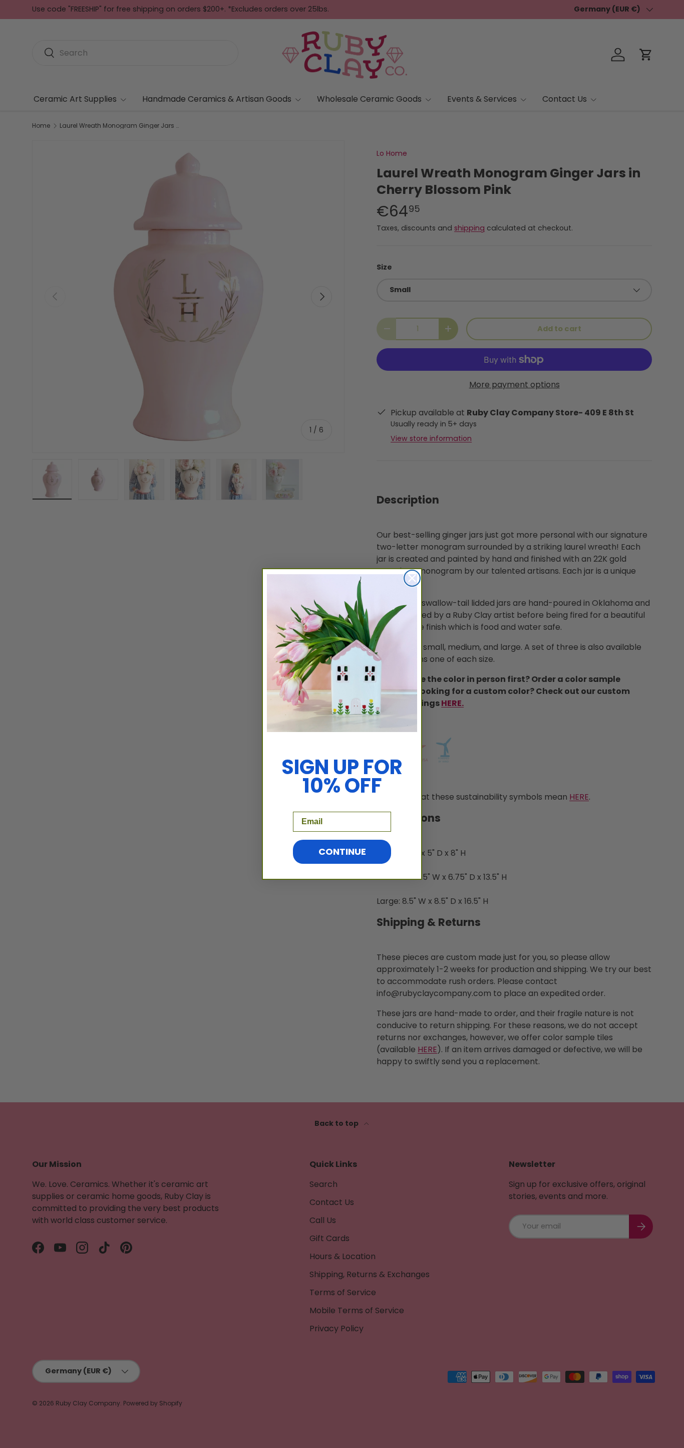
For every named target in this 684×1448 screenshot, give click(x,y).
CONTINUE (342, 851)
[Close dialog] (412, 578)
